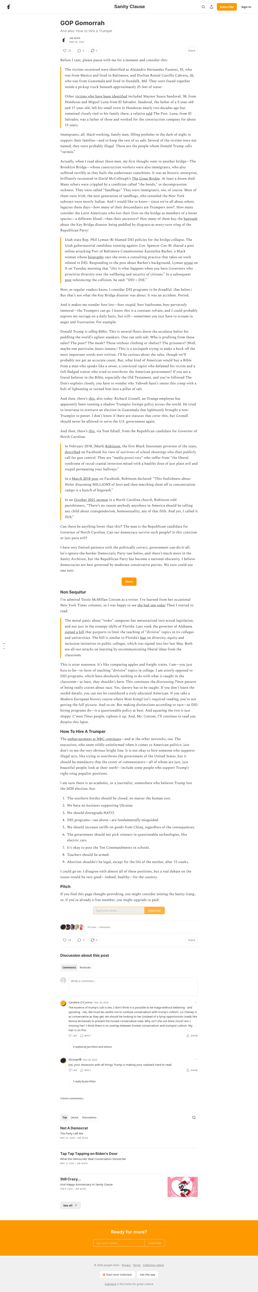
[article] (129, 1135)
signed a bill (74, 632)
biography (96, 257)
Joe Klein (74, 38)
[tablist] (76, 967)
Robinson (112, 446)
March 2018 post (85, 478)
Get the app (147, 1274)
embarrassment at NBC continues (94, 739)
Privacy (126, 1265)
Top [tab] (65, 1117)
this (92, 398)
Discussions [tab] (89, 1117)
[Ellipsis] (196, 1002)
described (72, 452)
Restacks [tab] (85, 967)
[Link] (55, 592)
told (149, 113)
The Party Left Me (71, 1133)
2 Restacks (104, 927)
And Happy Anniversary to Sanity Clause (86, 1184)
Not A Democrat (74, 1128)
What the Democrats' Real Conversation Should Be (93, 1159)
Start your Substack (119, 1274)
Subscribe (227, 7)
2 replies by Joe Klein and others (92, 1047)
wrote (188, 263)
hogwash (190, 219)
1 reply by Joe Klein (84, 1081)
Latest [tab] (74, 1117)
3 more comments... (72, 1098)
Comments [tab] (69, 967)
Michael (74, 1059)
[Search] (203, 7)
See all (68, 1205)
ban (143, 638)
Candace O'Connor (81, 1002)
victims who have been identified (101, 96)
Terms (137, 1265)
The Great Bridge (146, 178)
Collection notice (153, 1265)
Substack (110, 1284)
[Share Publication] (211, 7)
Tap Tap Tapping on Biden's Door (89, 1153)
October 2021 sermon (91, 500)
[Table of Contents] (4, 646)
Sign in (246, 7)
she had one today (151, 605)
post (68, 280)
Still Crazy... (70, 1179)
